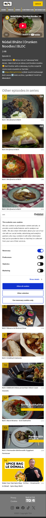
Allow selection (23, 293)
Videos (10, 10)
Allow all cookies (23, 286)
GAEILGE (38, 3)
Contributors (28, 10)
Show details (34, 279)
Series (17, 10)
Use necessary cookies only (23, 300)
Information (40, 10)
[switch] (40, 257)
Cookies (14, 501)
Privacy (13, 498)
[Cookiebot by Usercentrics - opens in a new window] (34, 214)
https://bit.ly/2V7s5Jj (12, 72)
